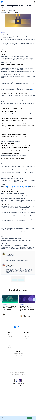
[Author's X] (11, 254)
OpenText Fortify (23, 368)
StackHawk (17, 367)
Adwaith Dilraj (18, 10)
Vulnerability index (27, 340)
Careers (9, 343)
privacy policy (7, 418)
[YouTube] (20, 385)
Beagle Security (2, 2)
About (9, 334)
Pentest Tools (23, 370)
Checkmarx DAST (23, 372)
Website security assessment (18, 353)
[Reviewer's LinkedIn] (13, 265)
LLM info (9, 345)
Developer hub (26, 338)
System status (24, 391)
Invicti (11, 367)
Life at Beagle (9, 338)
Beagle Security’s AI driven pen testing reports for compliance (17, 186)
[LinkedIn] (15, 385)
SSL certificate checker (18, 355)
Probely (11, 374)
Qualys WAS (17, 368)
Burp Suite (23, 374)
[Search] (32, 2)
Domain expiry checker (18, 357)
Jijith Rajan (6, 10)
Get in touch (9, 341)
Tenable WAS (16, 372)
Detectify (11, 372)
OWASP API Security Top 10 (8, 90)
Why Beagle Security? (9, 340)
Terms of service (12, 391)
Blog (26, 334)
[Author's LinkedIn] (13, 254)
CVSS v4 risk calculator (18, 360)
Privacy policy (18, 391)
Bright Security (16, 374)
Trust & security (9, 336)
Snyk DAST (23, 367)
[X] (18, 385)
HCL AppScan (16, 370)
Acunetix (11, 368)
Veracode (11, 370)
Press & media (9, 347)
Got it (30, 418)
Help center (27, 336)
